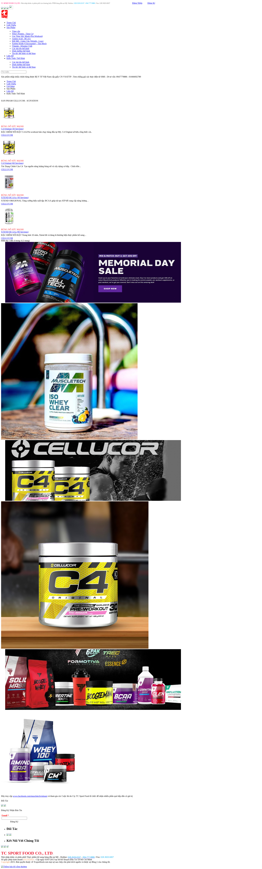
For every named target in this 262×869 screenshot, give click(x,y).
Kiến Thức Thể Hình (16, 58)
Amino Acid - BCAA (21, 39)
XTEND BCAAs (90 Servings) (15, 232)
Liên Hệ (10, 56)
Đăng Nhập (137, 3)
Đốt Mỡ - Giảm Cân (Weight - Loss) (27, 41)
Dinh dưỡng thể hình (21, 51)
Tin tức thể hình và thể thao (24, 53)
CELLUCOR (7, 135)
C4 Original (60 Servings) (12, 163)
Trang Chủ (11, 22)
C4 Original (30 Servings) (12, 129)
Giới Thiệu (11, 25)
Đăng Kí (151, 3)
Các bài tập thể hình (20, 48)
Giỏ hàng (11, 86)
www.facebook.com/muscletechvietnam (30, 796)
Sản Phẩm (11, 27)
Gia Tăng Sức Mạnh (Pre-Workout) (27, 36)
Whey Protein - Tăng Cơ (22, 34)
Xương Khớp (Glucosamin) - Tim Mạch (29, 43)
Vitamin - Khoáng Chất (22, 46)
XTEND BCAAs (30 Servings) (15, 197)
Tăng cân (16, 31)
